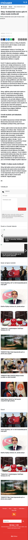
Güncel (10, 6)
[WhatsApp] (11, 39)
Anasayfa (5, 6)
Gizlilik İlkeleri (21, 508)
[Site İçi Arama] (24, 2)
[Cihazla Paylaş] (13, 39)
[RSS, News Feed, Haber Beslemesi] (14, 514)
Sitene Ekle (14, 510)
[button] (21, 39)
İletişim (15, 508)
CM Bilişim (15, 536)
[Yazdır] (19, 39)
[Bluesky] (6, 39)
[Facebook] (2, 39)
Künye (10, 508)
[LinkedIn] (9, 39)
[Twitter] (4, 39)
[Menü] (26, 2)
